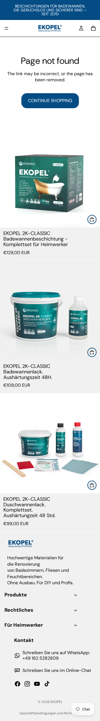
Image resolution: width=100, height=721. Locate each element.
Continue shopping (50, 100)
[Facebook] (17, 683)
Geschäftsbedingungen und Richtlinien (50, 713)
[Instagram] (27, 683)
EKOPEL (56, 702)
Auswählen (96, 219)
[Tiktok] (47, 683)
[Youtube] (37, 683)
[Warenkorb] (93, 28)
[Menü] (6, 28)
